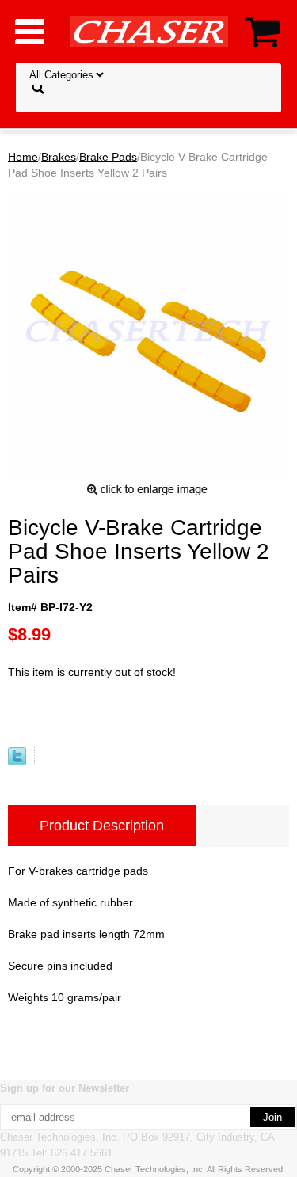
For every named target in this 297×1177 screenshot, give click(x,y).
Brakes (58, 156)
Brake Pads (108, 156)
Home (23, 156)
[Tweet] (17, 761)
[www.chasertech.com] (149, 31)
